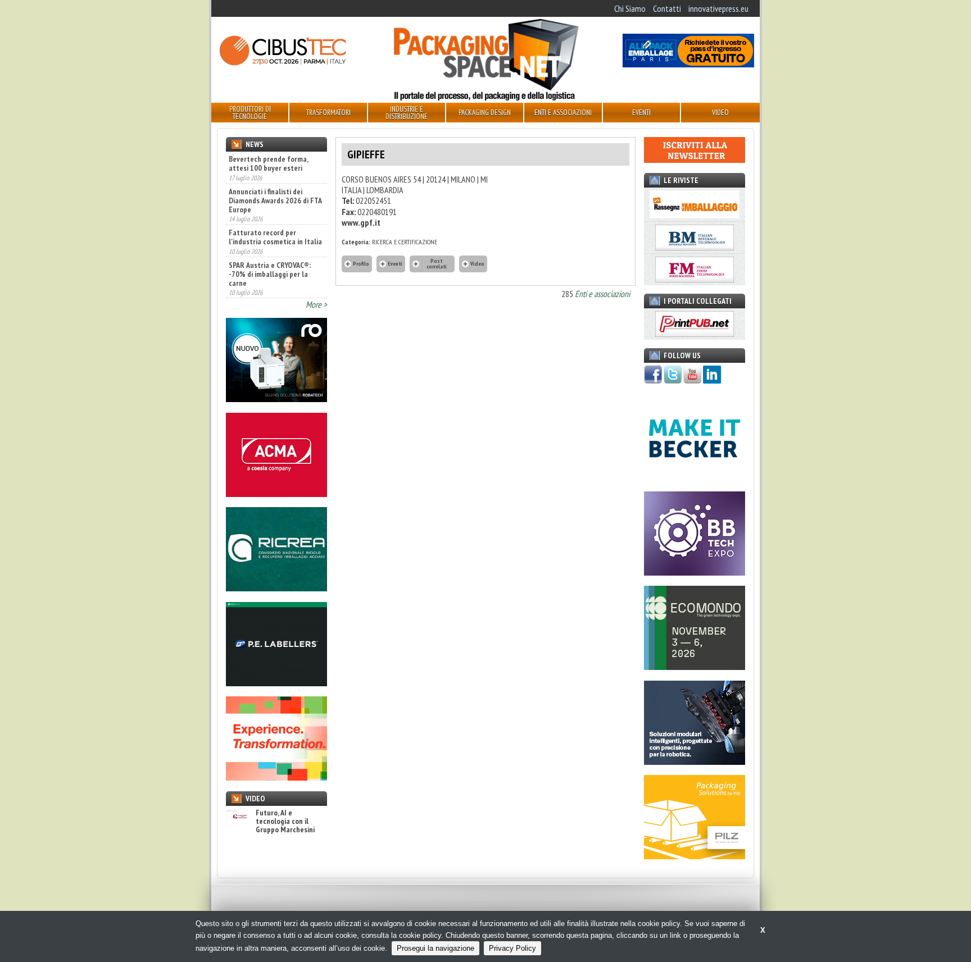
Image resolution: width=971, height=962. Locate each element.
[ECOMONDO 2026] (694, 666)
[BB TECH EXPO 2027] (694, 572)
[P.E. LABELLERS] (276, 683)
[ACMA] (276, 493)
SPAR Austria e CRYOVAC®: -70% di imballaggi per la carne (270, 242)
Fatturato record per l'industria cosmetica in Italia (275, 206)
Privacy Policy (512, 948)
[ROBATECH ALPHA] (276, 398)
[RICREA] (276, 588)
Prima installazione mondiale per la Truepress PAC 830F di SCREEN (275, 284)
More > (316, 304)
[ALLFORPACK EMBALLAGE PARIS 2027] (688, 64)
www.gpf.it (361, 222)
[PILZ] (694, 855)
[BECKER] (694, 477)
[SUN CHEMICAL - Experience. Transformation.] (276, 777)
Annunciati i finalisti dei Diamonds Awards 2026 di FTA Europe (275, 169)
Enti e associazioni (602, 293)
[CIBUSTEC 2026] (282, 64)
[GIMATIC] (694, 761)
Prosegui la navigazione (435, 948)
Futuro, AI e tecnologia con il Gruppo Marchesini (285, 822)
